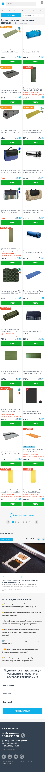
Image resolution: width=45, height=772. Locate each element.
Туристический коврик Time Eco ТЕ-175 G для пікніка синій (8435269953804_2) (11, 171)
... (37, 446)
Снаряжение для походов (8, 10)
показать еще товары (24, 515)
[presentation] (38, 539)
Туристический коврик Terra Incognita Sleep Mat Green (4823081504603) (10, 51)
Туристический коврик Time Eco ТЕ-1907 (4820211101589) (33, 171)
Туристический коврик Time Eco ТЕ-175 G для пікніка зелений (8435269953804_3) (11, 212)
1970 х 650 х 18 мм (29, 446)
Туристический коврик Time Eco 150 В (33, 332)
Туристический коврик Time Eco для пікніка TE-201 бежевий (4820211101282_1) (33, 212)
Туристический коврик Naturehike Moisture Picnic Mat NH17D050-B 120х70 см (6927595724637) (32, 413)
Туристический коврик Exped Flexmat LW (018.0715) (33, 451)
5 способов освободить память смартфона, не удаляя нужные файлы (20, 581)
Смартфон (12, 576)
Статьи (5, 576)
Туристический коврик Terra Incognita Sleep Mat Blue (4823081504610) (33, 292)
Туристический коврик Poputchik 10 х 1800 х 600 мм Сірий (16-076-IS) (10, 131)
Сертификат (28, 66)
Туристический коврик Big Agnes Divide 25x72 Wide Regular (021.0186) (32, 491)
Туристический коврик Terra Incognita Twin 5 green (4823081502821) (10, 372)
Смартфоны (21, 576)
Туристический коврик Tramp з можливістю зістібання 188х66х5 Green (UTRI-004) (33, 372)
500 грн (5, 469)
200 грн (5, 389)
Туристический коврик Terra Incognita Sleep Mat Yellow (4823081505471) (33, 131)
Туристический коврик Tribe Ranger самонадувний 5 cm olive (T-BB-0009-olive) (10, 411)
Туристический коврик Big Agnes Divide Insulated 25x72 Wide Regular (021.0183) (10, 491)
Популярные (6, 539)
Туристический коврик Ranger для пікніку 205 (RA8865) (31, 51)
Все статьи (30, 538)
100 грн (28, 67)
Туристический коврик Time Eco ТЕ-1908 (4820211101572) (33, 252)
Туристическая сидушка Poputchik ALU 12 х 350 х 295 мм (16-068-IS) (10, 453)
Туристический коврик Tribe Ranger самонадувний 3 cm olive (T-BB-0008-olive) (10, 250)
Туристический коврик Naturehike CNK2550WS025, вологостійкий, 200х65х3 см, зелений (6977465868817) (33, 89)
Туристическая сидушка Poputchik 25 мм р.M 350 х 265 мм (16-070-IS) (11, 91)
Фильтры (11, 15)
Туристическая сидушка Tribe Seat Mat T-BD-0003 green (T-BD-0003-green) (11, 292)
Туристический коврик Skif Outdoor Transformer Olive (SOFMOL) (10, 330)
